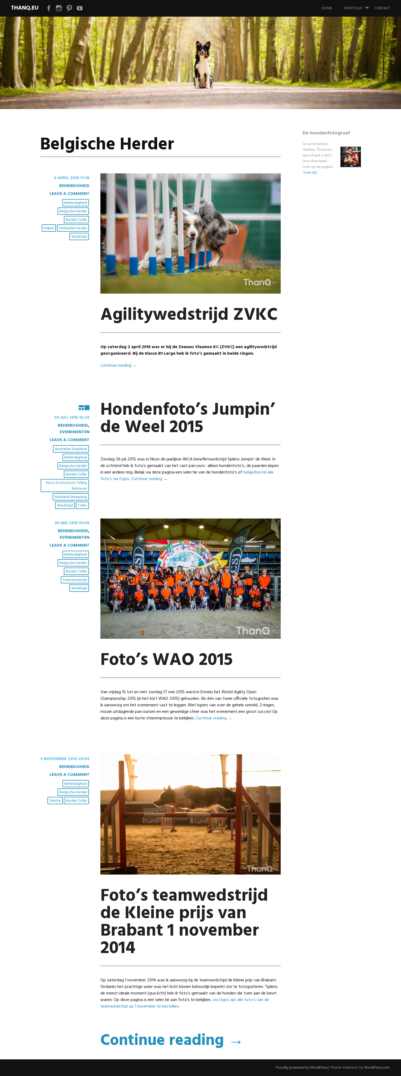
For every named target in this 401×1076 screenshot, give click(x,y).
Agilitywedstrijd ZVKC (189, 315)
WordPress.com (377, 1068)
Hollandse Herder (73, 228)
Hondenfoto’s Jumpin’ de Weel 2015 (187, 419)
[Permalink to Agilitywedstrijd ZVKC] (190, 292)
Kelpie (49, 228)
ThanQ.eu (24, 8)
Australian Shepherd (71, 449)
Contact (382, 8)
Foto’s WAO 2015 (166, 660)
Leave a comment (69, 193)
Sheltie (55, 801)
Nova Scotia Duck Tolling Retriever (66, 486)
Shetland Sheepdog (71, 497)
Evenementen (74, 432)
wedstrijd (79, 237)
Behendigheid (74, 185)
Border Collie (76, 220)
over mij (309, 173)
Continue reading (118, 365)
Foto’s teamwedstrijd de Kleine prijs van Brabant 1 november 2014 (184, 922)
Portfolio (353, 8)
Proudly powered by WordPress (302, 1068)
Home (327, 8)
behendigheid (75, 203)
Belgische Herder (73, 211)
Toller (82, 505)
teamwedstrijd (75, 580)
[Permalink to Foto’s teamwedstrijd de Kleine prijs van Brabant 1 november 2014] (190, 873)
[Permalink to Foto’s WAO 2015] (190, 637)
